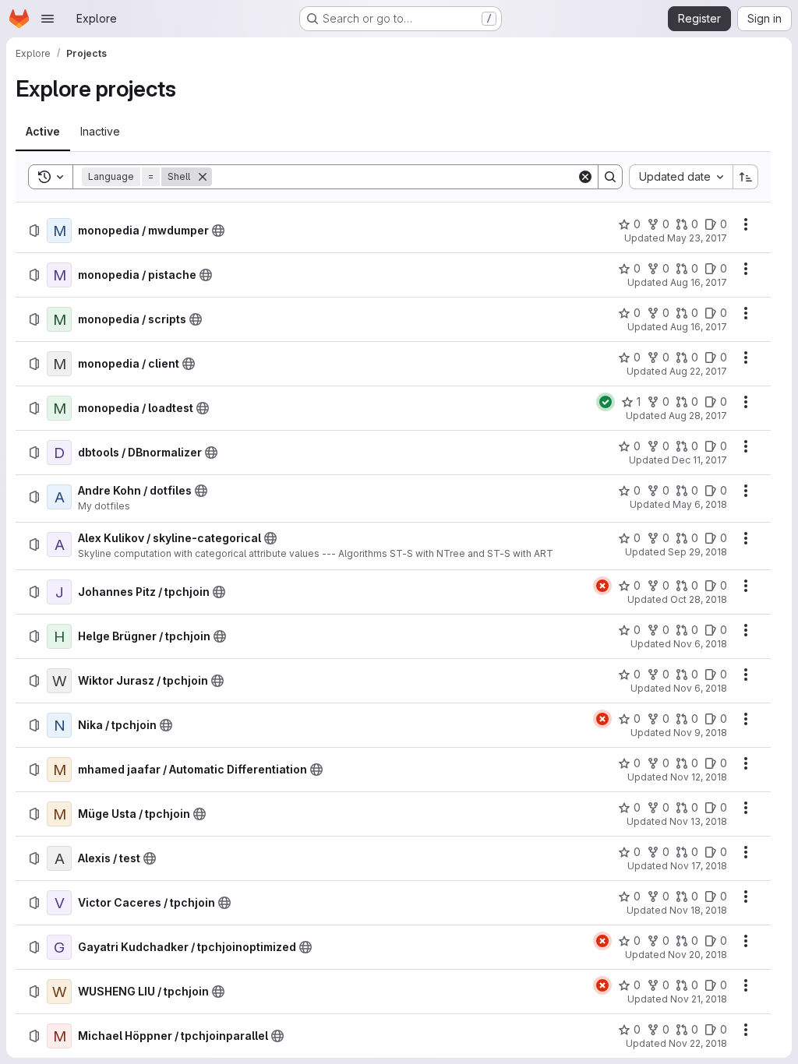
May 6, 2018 (700, 504)
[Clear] (585, 176)
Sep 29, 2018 (697, 552)
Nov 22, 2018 (698, 1043)
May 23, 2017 (697, 238)
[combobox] (681, 176)
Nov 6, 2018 (700, 644)
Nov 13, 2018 (698, 821)
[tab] (43, 131)
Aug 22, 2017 (698, 371)
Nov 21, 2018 (698, 999)
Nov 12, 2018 (698, 777)
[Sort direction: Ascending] (745, 176)
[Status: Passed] (605, 402)
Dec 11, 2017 (699, 460)
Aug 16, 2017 (698, 282)
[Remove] (202, 176)
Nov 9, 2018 (700, 732)
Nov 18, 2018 (698, 910)
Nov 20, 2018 (697, 954)
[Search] (610, 176)
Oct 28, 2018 (698, 599)
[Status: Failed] (602, 585)
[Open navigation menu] (47, 18)
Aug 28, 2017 (698, 415)
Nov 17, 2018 (698, 866)
